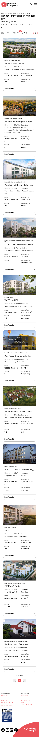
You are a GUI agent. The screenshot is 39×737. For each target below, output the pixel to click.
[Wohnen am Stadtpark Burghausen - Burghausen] (19, 126)
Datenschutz (25, 700)
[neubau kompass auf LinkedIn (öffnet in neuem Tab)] (11, 730)
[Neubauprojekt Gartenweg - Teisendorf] (19, 645)
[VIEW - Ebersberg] (19, 531)
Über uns (4, 695)
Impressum (24, 695)
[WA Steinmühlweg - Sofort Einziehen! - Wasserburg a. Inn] (19, 187)
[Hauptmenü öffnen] (35, 4)
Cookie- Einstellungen (26, 703)
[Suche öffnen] (31, 4)
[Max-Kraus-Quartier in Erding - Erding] (19, 356)
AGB (22, 698)
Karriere (4, 700)
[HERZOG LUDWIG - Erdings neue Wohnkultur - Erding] (19, 472)
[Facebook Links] (3, 730)
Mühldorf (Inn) (25, 13)
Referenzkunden (7, 705)
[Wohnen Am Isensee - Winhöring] (19, 64)
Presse (3, 698)
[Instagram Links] (7, 730)
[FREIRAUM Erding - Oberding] (19, 588)
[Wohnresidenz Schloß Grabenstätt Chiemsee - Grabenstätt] (19, 414)
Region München (13, 13)
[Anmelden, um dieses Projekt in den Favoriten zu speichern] (33, 42)
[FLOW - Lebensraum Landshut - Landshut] (19, 245)
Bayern (3, 13)
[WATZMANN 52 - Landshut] (19, 301)
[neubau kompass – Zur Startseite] (9, 4)
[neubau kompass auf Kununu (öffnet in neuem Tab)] (6, 715)
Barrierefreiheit (7, 702)
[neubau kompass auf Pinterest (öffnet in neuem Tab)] (16, 730)
